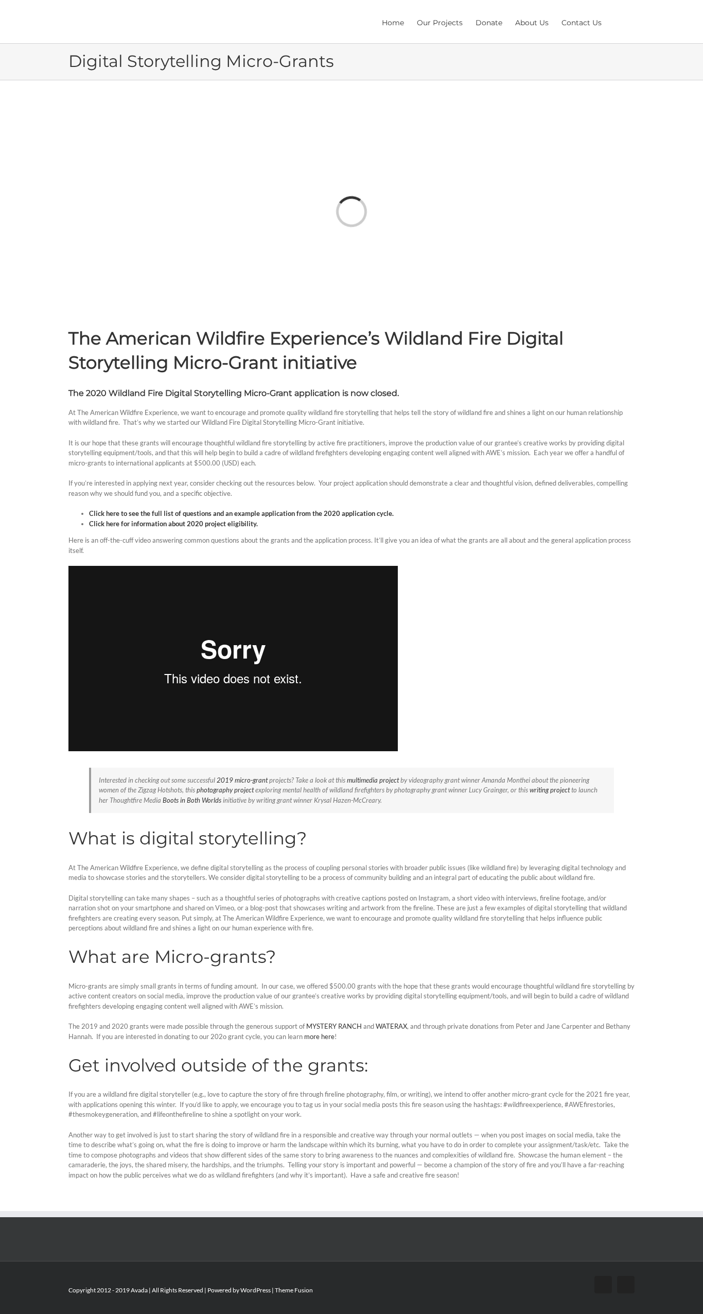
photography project (225, 790)
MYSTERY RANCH (334, 1026)
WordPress (255, 1290)
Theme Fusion (294, 1290)
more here (319, 1036)
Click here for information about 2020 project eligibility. (173, 524)
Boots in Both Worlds (192, 800)
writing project (550, 790)
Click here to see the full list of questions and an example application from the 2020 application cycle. (241, 513)
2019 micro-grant (242, 780)
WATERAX (391, 1026)
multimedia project (373, 780)
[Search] (618, 21)
